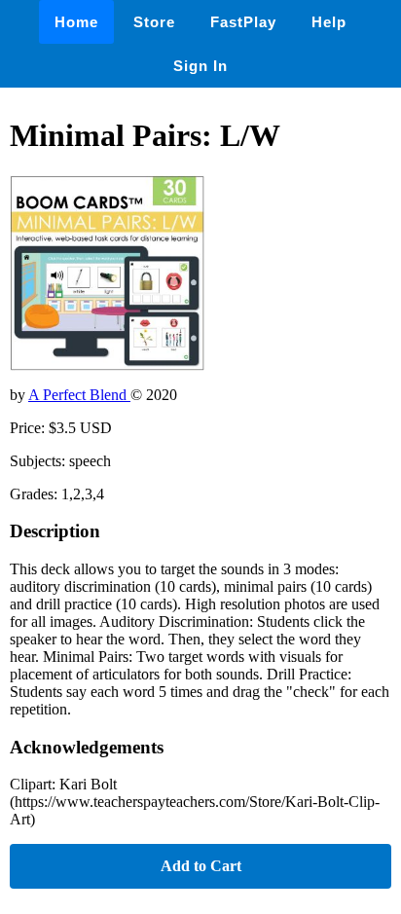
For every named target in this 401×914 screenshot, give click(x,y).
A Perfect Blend (79, 394)
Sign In (200, 65)
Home (76, 22)
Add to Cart (201, 866)
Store (154, 22)
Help (328, 22)
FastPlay (243, 22)
